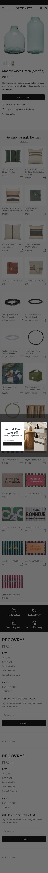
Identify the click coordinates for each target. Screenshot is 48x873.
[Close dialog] (45, 423)
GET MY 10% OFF (12, 444)
